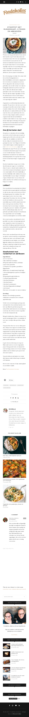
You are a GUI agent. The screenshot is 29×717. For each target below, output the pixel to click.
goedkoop (6, 385)
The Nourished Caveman (12, 369)
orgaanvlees (13, 385)
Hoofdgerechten (14, 24)
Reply (25, 518)
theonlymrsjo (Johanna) (14, 519)
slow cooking (7, 387)
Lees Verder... (14, 634)
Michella (15, 401)
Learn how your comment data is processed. (14, 589)
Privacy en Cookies (17, 713)
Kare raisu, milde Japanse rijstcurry (12, 455)
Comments (15, 394)
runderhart (20, 385)
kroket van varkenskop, (11, 147)
